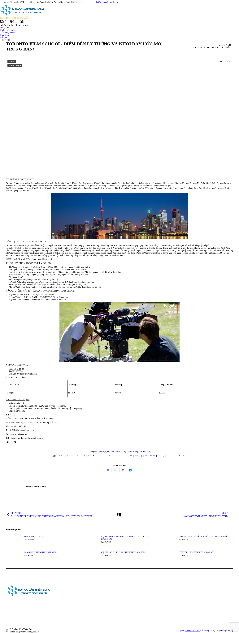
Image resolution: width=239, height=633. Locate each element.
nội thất (144, 456)
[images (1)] (138, 590)
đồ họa (137, 456)
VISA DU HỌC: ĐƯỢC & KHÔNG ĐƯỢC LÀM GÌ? (203, 536)
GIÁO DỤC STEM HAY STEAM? (40, 552)
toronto (169, 456)
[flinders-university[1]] (149, 611)
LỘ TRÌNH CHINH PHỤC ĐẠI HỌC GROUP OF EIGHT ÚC (124, 537)
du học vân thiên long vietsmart (111, 456)
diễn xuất (70, 456)
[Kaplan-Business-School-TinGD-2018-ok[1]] (128, 590)
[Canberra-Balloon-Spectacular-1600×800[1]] (159, 601)
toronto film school (180, 456)
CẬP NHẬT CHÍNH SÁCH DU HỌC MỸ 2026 (123, 552)
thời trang (160, 456)
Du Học (12, 62)
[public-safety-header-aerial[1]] (128, 601)
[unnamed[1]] (149, 590)
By (131, 451)
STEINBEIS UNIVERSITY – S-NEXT (196, 552)
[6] (128, 611)
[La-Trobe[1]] (149, 601)
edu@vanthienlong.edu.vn (106, 2)
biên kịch (61, 456)
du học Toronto (93, 456)
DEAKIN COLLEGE (34, 536)
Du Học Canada (15, 65)
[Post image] (13, 541)
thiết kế (152, 456)
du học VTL (129, 456)
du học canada (80, 456)
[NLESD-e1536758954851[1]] (159, 611)
